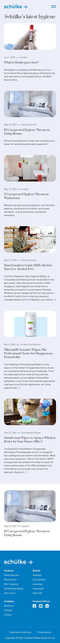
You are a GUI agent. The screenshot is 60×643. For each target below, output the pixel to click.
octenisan (38, 584)
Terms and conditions (20, 632)
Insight (23, 57)
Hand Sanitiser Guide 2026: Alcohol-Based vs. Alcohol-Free (28, 267)
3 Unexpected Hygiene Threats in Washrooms (26, 196)
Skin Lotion (10, 593)
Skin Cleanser (11, 584)
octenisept (38, 588)
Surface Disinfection (30, 344)
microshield (39, 579)
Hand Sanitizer (11, 575)
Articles (8, 610)
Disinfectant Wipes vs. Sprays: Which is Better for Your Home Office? (30, 439)
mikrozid (37, 593)
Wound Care (10, 579)
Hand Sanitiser (29, 124)
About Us (9, 605)
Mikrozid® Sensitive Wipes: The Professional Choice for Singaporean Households (28, 353)
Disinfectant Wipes (30, 432)
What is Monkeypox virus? (21, 62)
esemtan (37, 575)
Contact (8, 614)
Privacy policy (44, 632)
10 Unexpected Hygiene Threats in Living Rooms (27, 132)
